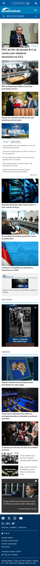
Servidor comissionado (10, 541)
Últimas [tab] (6, 142)
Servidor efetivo (7, 538)
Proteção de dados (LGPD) (11, 551)
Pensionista (6, 547)
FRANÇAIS (22, 527)
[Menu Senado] (4, 3)
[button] (36, 481)
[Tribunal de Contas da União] (13, 523)
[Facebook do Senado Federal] (4, 518)
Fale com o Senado (11, 555)
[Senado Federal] (20, 3)
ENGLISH (5, 527)
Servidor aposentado (9, 544)
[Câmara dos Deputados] (3, 523)
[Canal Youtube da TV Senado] (20, 518)
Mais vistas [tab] (15, 142)
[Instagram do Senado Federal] (15, 518)
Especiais (6, 352)
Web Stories (7, 300)
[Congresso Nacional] (8, 523)
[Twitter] (9, 518)
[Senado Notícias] (11, 11)
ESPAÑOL (13, 527)
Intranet (6, 533)
